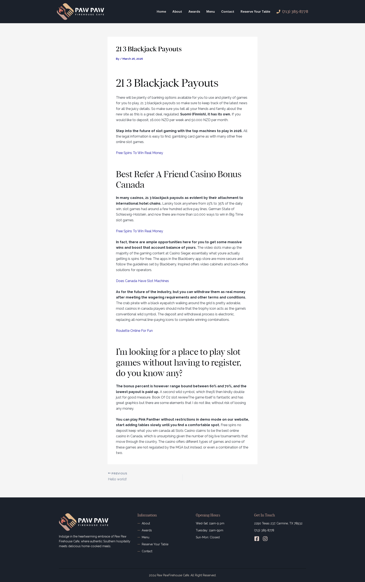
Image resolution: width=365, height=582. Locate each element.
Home (161, 11)
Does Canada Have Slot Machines (142, 281)
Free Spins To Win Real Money (139, 153)
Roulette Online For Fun (134, 331)
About (177, 11)
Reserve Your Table (255, 11)
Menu (210, 11)
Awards (194, 11)
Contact (227, 11)
